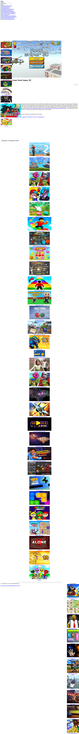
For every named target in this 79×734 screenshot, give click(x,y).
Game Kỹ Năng (11, 18)
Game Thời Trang (11, 12)
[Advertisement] (37, 32)
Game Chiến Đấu (23, 116)
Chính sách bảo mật (8, 585)
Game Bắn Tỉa (30, 116)
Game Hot (8, 8)
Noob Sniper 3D (48, 108)
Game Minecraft (11, 11)
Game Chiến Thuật (12, 16)
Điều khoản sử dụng (16, 585)
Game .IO (7, 14)
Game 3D (35, 116)
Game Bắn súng (11, 9)
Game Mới (10, 5)
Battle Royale (12, 19)
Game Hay (8, 6)
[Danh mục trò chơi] (2, 4)
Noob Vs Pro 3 (41, 108)
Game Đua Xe (10, 10)
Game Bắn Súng (41, 116)
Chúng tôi (2, 585)
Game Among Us (11, 13)
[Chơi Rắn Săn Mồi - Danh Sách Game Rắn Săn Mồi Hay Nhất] (1, 1)
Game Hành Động (15, 116)
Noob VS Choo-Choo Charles (32, 108)
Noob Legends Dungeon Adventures (59, 108)
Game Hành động (11, 15)
